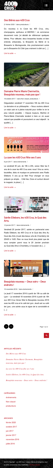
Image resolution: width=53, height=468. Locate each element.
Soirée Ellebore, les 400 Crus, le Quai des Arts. (25, 219)
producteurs (24, 24)
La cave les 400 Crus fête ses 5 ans (22, 157)
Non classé (25, 99)
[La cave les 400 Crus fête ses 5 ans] (26, 145)
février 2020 (11, 422)
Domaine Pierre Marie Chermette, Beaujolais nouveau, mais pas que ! (22, 92)
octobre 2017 (11, 426)
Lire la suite (10, 53)
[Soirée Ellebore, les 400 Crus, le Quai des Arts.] (26, 205)
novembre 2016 (12, 439)
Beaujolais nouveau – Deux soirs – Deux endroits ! (25, 283)
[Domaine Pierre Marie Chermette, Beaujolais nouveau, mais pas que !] (26, 74)
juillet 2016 (10, 443)
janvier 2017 (11, 435)
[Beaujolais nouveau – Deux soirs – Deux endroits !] (26, 268)
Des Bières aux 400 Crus (17, 20)
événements (21, 161)
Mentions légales (34, 465)
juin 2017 (9, 430)
